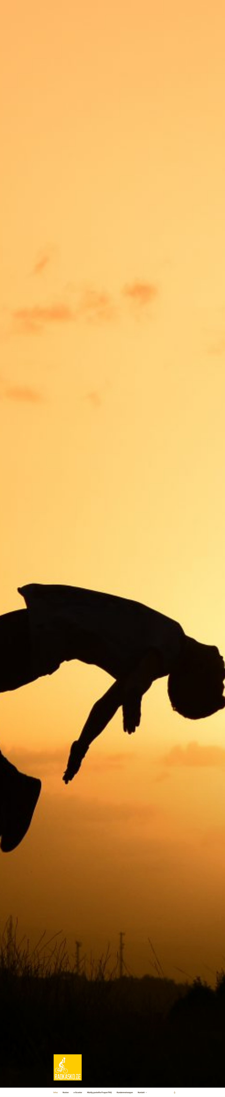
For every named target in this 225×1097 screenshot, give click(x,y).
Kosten (66, 1092)
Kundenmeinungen (125, 1092)
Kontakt (141, 1092)
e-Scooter (78, 1092)
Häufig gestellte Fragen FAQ (99, 1092)
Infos (55, 1092)
